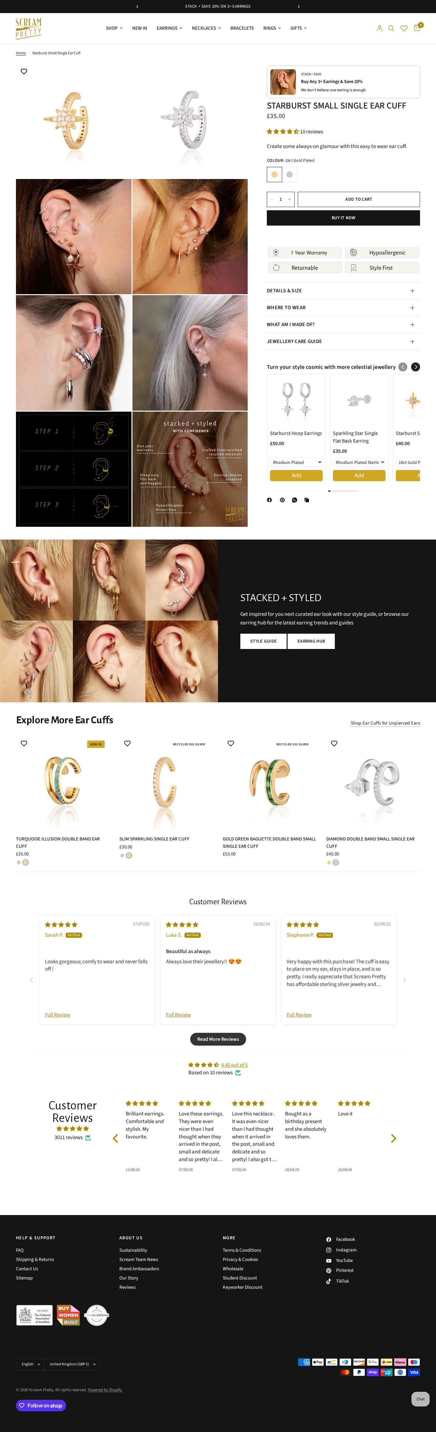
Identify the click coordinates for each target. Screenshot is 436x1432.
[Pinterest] (284, 500)
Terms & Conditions (242, 1250)
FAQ (20, 1250)
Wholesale (233, 1268)
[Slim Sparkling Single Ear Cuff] (166, 782)
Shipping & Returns (35, 1259)
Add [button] (296, 476)
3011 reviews (69, 1137)
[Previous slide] (31, 980)
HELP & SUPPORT (36, 1238)
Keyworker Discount (242, 1287)
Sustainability (133, 1250)
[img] (61, 925)
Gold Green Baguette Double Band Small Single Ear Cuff (269, 843)
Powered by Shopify (105, 1390)
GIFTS (296, 28)
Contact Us (27, 1268)
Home (21, 53)
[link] (296, 400)
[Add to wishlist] (24, 72)
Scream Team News (138, 1259)
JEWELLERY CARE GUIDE (294, 341)
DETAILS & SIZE (284, 290)
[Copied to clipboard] (308, 500)
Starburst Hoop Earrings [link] (296, 433)
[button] (283, 132)
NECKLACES (204, 28)
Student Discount (240, 1278)
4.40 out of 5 (234, 1065)
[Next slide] (404, 980)
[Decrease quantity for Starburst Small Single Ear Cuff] (272, 199)
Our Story (128, 1278)
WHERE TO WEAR (286, 307)
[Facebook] (270, 500)
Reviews (127, 1287)
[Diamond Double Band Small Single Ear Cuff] (373, 782)
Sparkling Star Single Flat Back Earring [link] (355, 437)
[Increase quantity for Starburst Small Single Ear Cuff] (289, 199)
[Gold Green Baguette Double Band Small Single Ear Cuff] (270, 782)
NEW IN (139, 28)
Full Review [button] (57, 1015)
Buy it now (343, 218)
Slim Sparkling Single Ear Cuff (154, 839)
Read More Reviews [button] (218, 1039)
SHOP (112, 28)
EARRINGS (167, 28)
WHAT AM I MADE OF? (291, 324)
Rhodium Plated (289, 174)
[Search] (391, 28)
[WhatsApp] (296, 500)
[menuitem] (114, 28)
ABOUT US (131, 1238)
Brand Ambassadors (139, 1268)
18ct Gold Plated (274, 174)
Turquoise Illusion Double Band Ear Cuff (58, 843)
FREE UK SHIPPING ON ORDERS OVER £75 (218, 6)
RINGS (269, 28)
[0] (415, 28)
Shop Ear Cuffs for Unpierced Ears (385, 723)
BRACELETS (242, 28)
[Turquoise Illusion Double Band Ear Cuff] (63, 782)
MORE (229, 1238)
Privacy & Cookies (240, 1259)
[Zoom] (118, 76)
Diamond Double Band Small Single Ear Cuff (370, 843)
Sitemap (24, 1278)
